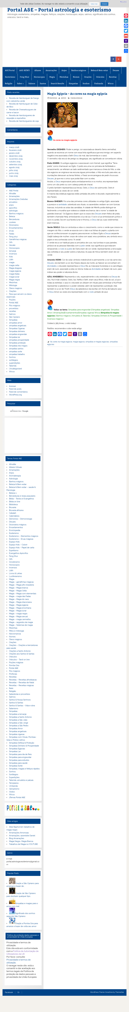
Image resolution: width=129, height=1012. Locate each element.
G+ (19, 992)
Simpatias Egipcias (17, 749)
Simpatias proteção (17, 343)
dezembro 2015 (15, 156)
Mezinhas (64, 77)
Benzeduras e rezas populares (22, 496)
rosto (62, 249)
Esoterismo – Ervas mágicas (21, 539)
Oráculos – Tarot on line (19, 659)
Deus (76, 155)
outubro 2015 (14, 162)
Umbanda (98, 83)
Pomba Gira (14, 665)
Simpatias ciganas (86, 313)
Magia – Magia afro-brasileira (21, 585)
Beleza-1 (13, 493)
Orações (87, 77)
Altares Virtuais (15, 467)
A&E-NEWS (24, 70)
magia (11, 262)
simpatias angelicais (17, 325)
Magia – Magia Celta (18, 591)
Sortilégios (13, 774)
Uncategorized (15, 369)
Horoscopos (39, 77)
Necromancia (15, 634)
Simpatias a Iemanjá (17, 714)
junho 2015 (13, 173)
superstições (14, 363)
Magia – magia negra (18, 613)
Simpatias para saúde (18, 763)
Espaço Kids (14, 542)
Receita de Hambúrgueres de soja (24, 121)
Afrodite (12, 193)
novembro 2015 (16, 159)
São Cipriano (14, 317)
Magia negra (14, 280)
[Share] (125, 50)
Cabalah (12, 513)
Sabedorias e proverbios (19, 694)
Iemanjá (12, 251)
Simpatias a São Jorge (18, 723)
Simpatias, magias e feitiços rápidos (24, 769)
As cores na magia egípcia (61, 342)
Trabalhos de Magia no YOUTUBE (23, 844)
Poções (12, 300)
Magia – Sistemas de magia (21, 625)
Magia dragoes (15, 268)
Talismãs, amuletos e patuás (21, 780)
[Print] (125, 45)
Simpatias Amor (16, 728)
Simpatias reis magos (18, 346)
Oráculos (100, 77)
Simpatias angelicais (100, 310)
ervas (11, 231)
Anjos (64, 70)
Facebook (9, 992)
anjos (11, 205)
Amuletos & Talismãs (81, 316)
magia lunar (14, 277)
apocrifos (13, 208)
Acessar (12, 386)
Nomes (76, 77)
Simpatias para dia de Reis (20, 754)
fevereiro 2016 (15, 150)
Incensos (13, 254)
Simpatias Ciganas (17, 328)
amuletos (13, 202)
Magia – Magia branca (18, 588)
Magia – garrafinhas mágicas (21, 582)
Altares (37, 70)
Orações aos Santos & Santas (21, 654)
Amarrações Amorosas (19, 833)
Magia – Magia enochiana (20, 608)
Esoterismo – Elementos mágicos (23, 536)
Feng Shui (24, 77)
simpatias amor (15, 323)
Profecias (13, 674)
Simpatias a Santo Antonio (20, 717)
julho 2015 (13, 170)
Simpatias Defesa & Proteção (21, 743)
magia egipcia (76, 98)
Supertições (14, 777)
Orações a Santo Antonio (20, 651)
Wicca (110, 83)
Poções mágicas (16, 662)
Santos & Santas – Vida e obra (22, 705)
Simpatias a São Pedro (18, 725)
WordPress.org (15, 395)
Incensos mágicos (55, 319)
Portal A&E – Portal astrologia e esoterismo (59, 9)
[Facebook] (125, 25)
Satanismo (13, 708)
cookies (12, 222)
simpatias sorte (15, 351)
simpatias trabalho (17, 354)
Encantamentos (71, 313)
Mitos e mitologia (16, 631)
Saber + (20, 83)
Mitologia (13, 285)
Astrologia (13, 479)
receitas (12, 311)
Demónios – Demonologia (20, 519)
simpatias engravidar (18, 334)
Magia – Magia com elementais (22, 593)
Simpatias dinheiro (17, 331)
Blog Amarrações (16, 838)
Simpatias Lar (15, 751)
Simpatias (73, 83)
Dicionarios (14, 225)
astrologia (13, 211)
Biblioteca (13, 504)
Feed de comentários (18, 392)
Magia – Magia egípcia (18, 605)
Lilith (11, 259)
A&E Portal (10, 70)
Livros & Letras (15, 573)
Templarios (14, 783)
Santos (43, 83)
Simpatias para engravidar (79, 310)
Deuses (116, 70)
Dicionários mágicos (17, 525)
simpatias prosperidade (19, 340)
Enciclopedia (14, 530)
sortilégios (13, 360)
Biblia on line (14, 501)
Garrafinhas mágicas (18, 239)
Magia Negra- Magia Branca (21, 841)
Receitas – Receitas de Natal (21, 682)
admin (63, 98)
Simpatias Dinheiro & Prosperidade (106, 316)
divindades (52, 266)
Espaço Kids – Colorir (18, 545)
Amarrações (51, 70)
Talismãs (12, 366)
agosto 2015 (14, 167)
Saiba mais (94, 4)
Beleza (12, 216)
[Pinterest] (125, 15)
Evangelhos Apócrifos (18, 553)
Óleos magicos (15, 288)
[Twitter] (125, 30)
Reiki (11, 688)
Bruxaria (12, 507)
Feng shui (13, 236)
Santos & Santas (16, 703)
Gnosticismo (14, 562)
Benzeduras (14, 219)
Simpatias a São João (18, 720)
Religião (8, 83)
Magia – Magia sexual (18, 616)
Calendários (14, 516)
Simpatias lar (14, 337)
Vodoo (12, 792)
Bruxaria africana (16, 510)
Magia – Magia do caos (19, 599)
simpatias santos (16, 348)
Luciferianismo (15, 576)
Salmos (31, 83)
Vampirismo (14, 789)
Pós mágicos (14, 305)
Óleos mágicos (15, 639)
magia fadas (14, 274)
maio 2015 (13, 176)
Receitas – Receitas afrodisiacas (23, 680)
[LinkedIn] (125, 20)
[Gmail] (125, 35)
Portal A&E (13, 303)
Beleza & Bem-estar (99, 70)
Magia (52, 77)
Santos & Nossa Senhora (19, 700)
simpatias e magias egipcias (97, 342)
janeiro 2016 (14, 153)
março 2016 (14, 147)
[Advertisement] (64, 37)
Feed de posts (15, 389)
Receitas (113, 77)
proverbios (13, 308)
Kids (11, 257)
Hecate (12, 245)
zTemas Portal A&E (17, 797)
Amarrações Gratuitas (18, 199)
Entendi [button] (104, 4)
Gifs (10, 242)
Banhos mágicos (78, 70)
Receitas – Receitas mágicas (21, 685)
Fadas (11, 234)
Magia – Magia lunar (17, 611)
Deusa (108, 233)
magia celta (14, 265)
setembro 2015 (15, 164)
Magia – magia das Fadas (20, 596)
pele (83, 246)
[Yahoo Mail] (125, 40)
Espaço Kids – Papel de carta (21, 547)
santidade (62, 204)
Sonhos (86, 83)
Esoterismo (10, 77)
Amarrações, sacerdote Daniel (22, 835)
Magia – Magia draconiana (20, 602)
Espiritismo (13, 550)
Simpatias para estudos (19, 760)
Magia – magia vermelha (19, 619)
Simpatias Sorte (16, 766)
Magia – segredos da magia (21, 622)
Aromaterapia (15, 476)
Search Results (57, 83)
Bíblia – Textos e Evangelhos (21, 499)
